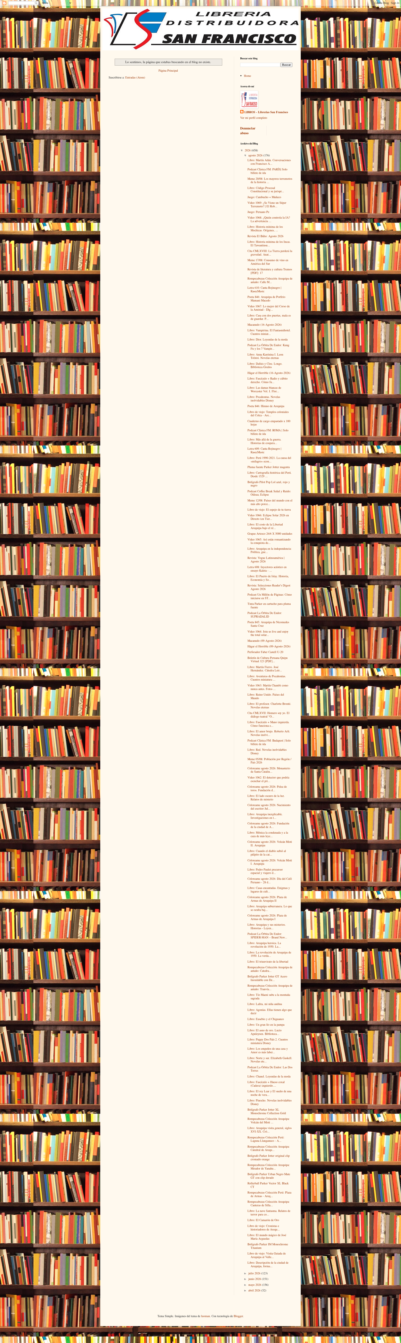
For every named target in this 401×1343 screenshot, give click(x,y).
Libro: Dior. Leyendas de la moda (267, 339)
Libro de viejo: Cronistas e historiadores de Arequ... (263, 1227)
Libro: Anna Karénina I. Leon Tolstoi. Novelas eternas (265, 356)
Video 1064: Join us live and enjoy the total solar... (267, 633)
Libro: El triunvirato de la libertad (267, 961)
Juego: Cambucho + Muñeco (264, 197)
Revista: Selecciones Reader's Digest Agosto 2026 (268, 587)
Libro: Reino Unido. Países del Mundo (265, 696)
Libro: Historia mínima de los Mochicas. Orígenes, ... (265, 228)
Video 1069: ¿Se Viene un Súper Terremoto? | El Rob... (266, 204)
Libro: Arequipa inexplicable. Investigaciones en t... (265, 816)
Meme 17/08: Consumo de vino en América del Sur (267, 262)
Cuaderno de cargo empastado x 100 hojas (268, 423)
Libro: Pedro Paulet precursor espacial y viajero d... (265, 871)
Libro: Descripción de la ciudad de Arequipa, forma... (267, 1264)
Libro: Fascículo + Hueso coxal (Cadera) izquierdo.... (266, 1083)
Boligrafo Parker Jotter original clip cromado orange (268, 1157)
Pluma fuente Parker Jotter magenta (268, 467)
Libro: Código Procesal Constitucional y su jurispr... (265, 189)
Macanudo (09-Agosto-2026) (264, 641)
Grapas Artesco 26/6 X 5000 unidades (269, 533)
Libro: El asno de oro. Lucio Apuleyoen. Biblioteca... (264, 1032)
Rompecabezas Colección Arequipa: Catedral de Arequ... (268, 1148)
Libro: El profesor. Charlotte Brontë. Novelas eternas (269, 705)
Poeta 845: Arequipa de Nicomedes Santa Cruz (268, 624)
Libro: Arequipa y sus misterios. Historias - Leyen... (266, 926)
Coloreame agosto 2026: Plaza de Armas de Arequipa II (267, 899)
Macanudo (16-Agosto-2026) (264, 325)
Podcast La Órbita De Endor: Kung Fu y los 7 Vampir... (268, 347)
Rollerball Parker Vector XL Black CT (268, 1185)
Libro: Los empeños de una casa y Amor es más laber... (267, 1050)
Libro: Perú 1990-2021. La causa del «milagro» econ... (269, 459)
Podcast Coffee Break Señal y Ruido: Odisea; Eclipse (269, 493)
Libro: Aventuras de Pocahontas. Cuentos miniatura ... (266, 678)
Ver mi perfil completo (253, 118)
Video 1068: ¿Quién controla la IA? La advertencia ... (268, 219)
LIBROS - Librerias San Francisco (266, 112)
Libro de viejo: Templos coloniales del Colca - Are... (268, 413)
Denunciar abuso (247, 130)
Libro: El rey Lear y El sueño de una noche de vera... (269, 1093)
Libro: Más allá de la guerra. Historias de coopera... (264, 441)
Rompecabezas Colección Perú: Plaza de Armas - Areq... (269, 1194)
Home (247, 76)
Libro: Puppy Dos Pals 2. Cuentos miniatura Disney (267, 1041)
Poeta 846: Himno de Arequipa (265, 406)
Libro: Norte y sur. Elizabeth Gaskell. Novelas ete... (269, 1059)
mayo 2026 (255, 1285)
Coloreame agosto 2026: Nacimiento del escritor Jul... (269, 806)
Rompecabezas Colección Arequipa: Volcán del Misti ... (268, 1120)
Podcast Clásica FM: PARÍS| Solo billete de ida (267, 171)
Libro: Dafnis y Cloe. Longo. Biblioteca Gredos (264, 365)
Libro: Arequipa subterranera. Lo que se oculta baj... (269, 908)
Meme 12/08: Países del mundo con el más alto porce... (269, 502)
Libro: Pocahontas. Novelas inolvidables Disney (263, 398)
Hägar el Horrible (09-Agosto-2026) (269, 646)
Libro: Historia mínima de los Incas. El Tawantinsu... (269, 243)
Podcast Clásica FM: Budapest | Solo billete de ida (269, 742)
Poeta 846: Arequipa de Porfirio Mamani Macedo (266, 298)
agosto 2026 (255, 155)
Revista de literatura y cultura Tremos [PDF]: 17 (269, 271)
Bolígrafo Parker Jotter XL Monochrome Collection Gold (266, 1111)
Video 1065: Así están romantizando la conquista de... (269, 541)
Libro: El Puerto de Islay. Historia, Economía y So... (268, 578)
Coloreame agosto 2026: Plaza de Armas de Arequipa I (267, 917)
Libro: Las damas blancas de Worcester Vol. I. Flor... (264, 389)
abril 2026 (254, 1290)
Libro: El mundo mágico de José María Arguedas (266, 1236)
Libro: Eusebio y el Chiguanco (265, 1019)
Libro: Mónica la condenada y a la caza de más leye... (267, 834)
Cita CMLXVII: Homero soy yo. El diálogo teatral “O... (268, 714)
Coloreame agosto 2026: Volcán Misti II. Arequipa (269, 843)
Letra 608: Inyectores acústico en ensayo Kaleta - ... (267, 568)
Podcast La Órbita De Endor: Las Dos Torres (269, 1069)
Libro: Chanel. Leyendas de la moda (269, 1076)
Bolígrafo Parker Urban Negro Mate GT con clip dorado (268, 1176)
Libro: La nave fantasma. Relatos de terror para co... (268, 1212)
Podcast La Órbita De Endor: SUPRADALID (264, 614)
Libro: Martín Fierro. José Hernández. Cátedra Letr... (264, 668)
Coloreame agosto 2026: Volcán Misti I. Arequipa (269, 862)
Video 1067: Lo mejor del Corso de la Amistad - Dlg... (268, 308)
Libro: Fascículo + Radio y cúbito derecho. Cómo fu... (267, 380)
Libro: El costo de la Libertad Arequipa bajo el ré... (265, 526)
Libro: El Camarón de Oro (263, 1220)
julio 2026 (254, 1273)
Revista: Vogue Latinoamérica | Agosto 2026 (265, 559)
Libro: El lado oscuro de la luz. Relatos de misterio (266, 797)
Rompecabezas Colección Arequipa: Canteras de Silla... (268, 1203)
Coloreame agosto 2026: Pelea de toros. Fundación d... (267, 788)
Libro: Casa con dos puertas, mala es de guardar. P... (269, 317)
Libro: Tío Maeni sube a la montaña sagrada (268, 996)
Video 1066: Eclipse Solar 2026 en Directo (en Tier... (268, 517)
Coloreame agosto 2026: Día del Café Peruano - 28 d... (269, 880)
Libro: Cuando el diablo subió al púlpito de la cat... (266, 852)
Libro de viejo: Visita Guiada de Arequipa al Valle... (266, 1255)
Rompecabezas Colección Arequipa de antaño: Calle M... (269, 280)
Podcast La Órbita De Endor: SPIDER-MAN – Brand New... (267, 935)
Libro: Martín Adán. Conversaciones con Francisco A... (269, 162)
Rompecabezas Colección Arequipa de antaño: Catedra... (269, 969)
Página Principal (168, 70)
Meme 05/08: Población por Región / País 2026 (269, 761)
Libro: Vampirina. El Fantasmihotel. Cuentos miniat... (269, 332)
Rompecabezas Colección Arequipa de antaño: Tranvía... (269, 987)
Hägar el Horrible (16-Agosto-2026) (269, 373)
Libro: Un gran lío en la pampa (265, 1025)
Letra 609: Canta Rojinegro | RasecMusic (264, 450)
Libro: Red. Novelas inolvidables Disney (267, 751)
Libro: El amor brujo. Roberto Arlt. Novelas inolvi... (268, 733)
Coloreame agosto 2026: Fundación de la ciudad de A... (268, 825)
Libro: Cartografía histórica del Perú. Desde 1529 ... (269, 474)
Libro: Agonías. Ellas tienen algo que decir (269, 1011)
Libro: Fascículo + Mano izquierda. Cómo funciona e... (268, 724)
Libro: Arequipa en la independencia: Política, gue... (269, 550)
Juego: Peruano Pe (258, 212)
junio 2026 (255, 1279)
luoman (205, 1316)
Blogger (238, 1316)
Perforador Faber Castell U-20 (265, 652)
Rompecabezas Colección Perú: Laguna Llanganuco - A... (265, 1139)
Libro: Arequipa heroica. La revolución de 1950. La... (264, 944)
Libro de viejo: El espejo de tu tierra (269, 509)
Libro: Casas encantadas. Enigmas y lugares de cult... (268, 889)
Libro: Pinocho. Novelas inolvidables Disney (269, 1102)
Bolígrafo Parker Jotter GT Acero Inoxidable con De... (267, 978)
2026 (248, 150)
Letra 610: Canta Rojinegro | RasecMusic (264, 289)
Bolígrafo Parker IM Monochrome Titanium (267, 1246)
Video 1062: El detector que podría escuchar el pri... (268, 779)
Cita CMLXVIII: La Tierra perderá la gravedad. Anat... (269, 252)
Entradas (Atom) (135, 77)
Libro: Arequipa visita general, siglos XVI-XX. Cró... (269, 1129)
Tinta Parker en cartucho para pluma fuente (269, 605)
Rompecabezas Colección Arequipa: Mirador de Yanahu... (268, 1166)
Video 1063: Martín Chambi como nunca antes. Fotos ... (267, 687)
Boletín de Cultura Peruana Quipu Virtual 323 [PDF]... (267, 659)
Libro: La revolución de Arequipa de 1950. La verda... (269, 954)
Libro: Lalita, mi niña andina (264, 1004)
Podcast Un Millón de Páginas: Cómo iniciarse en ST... (269, 596)
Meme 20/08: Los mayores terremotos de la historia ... (269, 180)
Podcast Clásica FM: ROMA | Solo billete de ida (267, 432)
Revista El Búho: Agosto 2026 (265, 236)
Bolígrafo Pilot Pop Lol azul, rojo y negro (268, 483)
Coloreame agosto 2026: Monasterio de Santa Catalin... (268, 770)
